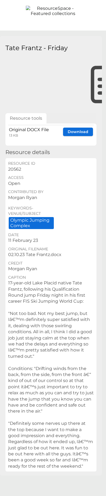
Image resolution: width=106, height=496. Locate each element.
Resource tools (26, 118)
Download (78, 131)
